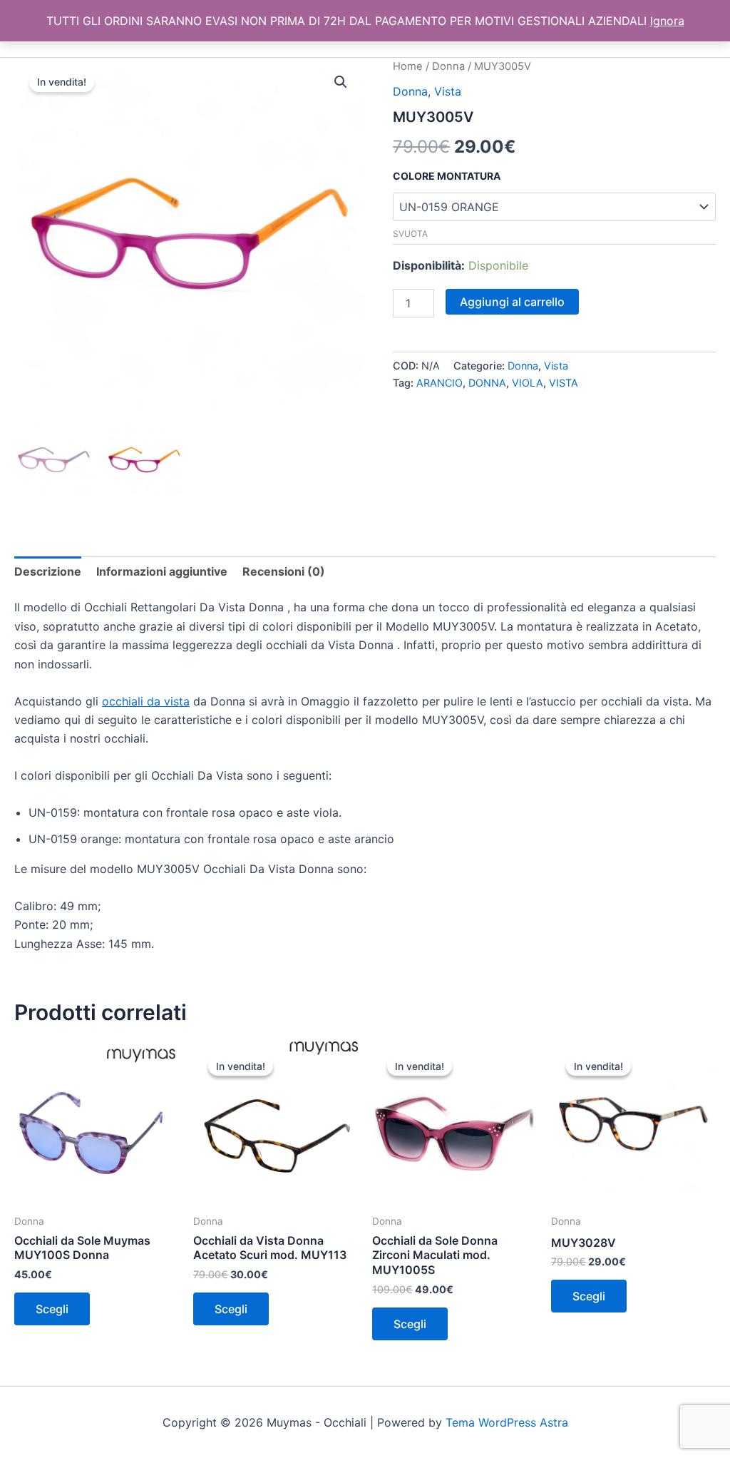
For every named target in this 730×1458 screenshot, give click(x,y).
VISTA (563, 383)
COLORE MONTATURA (446, 176)
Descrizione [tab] (47, 571)
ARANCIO (439, 383)
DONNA (487, 383)
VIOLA (527, 383)
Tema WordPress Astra (507, 1422)
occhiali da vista (146, 701)
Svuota (410, 233)
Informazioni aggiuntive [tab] (161, 571)
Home (408, 66)
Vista (447, 91)
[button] (341, 82)
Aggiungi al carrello (512, 302)
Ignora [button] (667, 21)
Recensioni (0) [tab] (283, 571)
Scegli (52, 1309)
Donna (448, 66)
